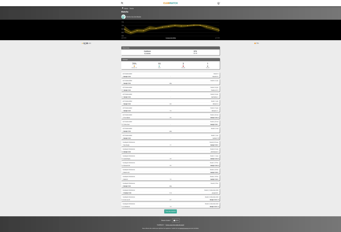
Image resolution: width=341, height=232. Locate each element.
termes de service (184, 228)
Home (126, 8)
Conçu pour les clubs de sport (175, 225)
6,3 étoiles (147, 53)
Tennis (131, 8)
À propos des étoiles (171, 38)
